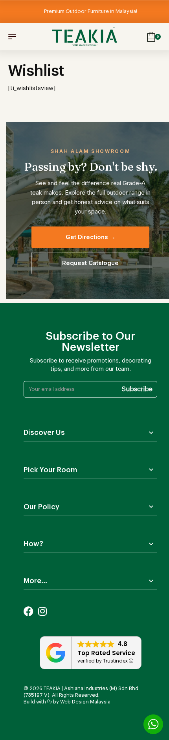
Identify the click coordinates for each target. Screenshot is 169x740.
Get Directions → (91, 237)
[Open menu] (12, 36)
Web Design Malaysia (85, 701)
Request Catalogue (90, 263)
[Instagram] (42, 611)
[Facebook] (28, 611)
